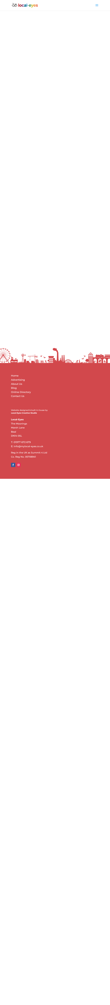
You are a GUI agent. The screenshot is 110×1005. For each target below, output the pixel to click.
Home (15, 375)
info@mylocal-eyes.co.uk (28, 446)
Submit (89, 334)
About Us (16, 384)
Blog (14, 388)
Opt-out (18, 318)
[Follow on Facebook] (13, 465)
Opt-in (17, 314)
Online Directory (21, 392)
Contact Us (17, 396)
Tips (41, 901)
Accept (17, 328)
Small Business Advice (49, 560)
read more (19, 481)
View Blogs (22, 66)
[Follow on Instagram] (18, 465)
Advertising (32, 560)
